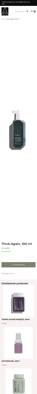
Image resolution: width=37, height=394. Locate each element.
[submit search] (27, 11)
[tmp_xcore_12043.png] (18, 129)
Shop (3, 19)
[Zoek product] (21, 11)
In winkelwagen (18, 265)
